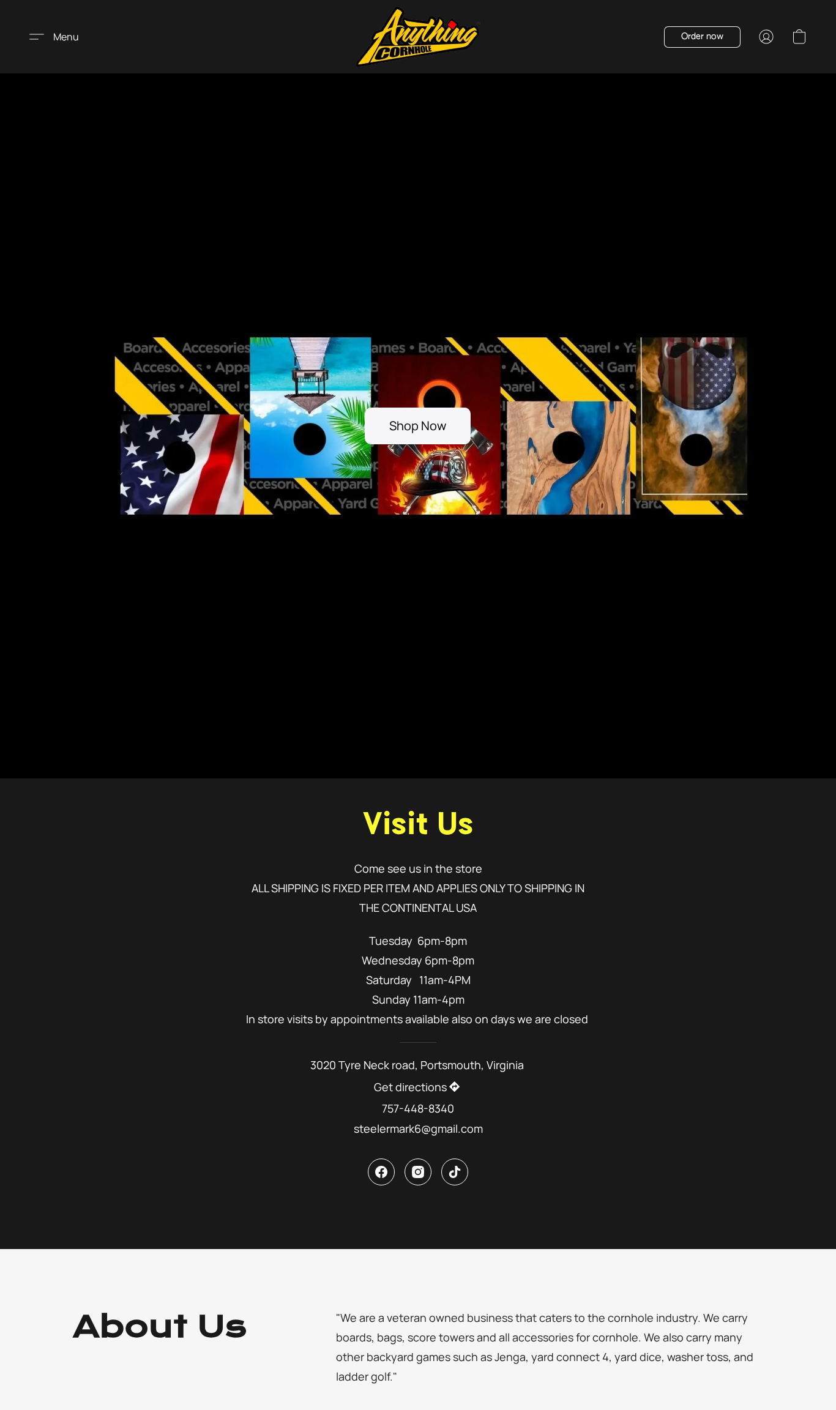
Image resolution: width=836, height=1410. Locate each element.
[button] (418, 36)
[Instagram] (418, 1171)
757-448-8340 (418, 1108)
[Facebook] (381, 1171)
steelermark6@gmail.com (418, 1128)
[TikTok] (454, 1171)
